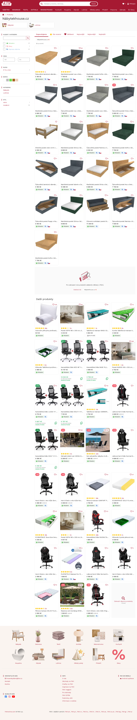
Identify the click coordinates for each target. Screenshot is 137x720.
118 (107, 386)
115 (107, 430)
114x (97, 409)
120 (82, 511)
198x (46, 535)
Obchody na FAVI (68, 681)
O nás (64, 678)
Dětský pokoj (78, 663)
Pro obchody (66, 692)
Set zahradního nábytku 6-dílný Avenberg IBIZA (103, 456)
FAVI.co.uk (111, 711)
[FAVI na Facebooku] (6, 697)
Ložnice (6, 93)
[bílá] (4, 80)
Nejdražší (102, 34)
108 (82, 430)
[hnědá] (13, 80)
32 (133, 304)
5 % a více (7, 70)
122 (107, 511)
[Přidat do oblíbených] (56, 121)
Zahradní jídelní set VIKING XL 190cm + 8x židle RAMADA (81, 456)
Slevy (118, 663)
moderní (6, 105)
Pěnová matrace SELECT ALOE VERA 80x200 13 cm (53, 611)
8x (96, 328)
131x (46, 608)
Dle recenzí (57, 34)
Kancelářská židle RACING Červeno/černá (101, 537)
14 (56, 386)
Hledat (93, 4)
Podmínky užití (67, 698)
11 (56, 158)
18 (107, 304)
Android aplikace (128, 678)
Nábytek (6, 90)
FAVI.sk (67, 711)
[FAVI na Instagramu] (9, 697)
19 (56, 585)
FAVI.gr (124, 711)
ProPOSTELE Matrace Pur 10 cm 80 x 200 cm (77, 574)
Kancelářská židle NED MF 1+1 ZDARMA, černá (77, 367)
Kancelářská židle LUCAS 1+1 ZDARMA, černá (51, 412)
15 (107, 195)
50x (71, 571)
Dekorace (38, 644)
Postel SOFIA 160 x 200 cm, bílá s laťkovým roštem (79, 537)
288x (97, 535)
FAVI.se (104, 711)
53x (45, 365)
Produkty (10, 14)
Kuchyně (119, 644)
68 (82, 48)
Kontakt (7, 681)
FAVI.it (98, 711)
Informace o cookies (69, 701)
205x (97, 453)
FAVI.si (130, 711)
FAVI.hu (86, 711)
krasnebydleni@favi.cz (14, 678)
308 (56, 304)
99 (82, 304)
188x (97, 498)
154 (82, 585)
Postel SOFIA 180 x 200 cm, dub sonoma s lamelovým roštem (83, 330)
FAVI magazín (66, 689)
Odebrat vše (77, 289)
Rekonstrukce (98, 644)
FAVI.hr (92, 711)
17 (82, 85)
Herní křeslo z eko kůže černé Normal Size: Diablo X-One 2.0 (57, 500)
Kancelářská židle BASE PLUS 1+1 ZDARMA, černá (104, 367)
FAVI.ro (79, 711)
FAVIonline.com (10, 711)
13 (107, 548)
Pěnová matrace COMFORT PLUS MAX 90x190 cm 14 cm (106, 500)
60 (107, 474)
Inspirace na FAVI (68, 687)
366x (46, 328)
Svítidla (78, 644)
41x (71, 453)
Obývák (38, 663)
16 (107, 85)
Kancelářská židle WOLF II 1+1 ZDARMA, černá (77, 412)
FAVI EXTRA (66, 695)
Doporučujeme (41, 34)
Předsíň (98, 663)
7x (45, 71)
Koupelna (18, 663)
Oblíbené (70, 34)
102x (122, 498)
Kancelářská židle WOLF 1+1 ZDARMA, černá (50, 456)
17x (122, 535)
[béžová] (17, 80)
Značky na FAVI (67, 684)
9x (71, 328)
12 (133, 122)
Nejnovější (80, 34)
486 (132, 341)
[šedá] (7, 80)
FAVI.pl (73, 711)
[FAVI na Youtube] (13, 697)
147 (56, 511)
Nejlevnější (92, 34)
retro (5, 102)
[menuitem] (6, 10)
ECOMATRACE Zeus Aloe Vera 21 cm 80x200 (50, 537)
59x (122, 328)
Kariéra (7, 684)
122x (71, 608)
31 (56, 341)
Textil (58, 644)
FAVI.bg (118, 711)
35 (56, 85)
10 (133, 511)
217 (133, 474)
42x (122, 365)
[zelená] (10, 80)
